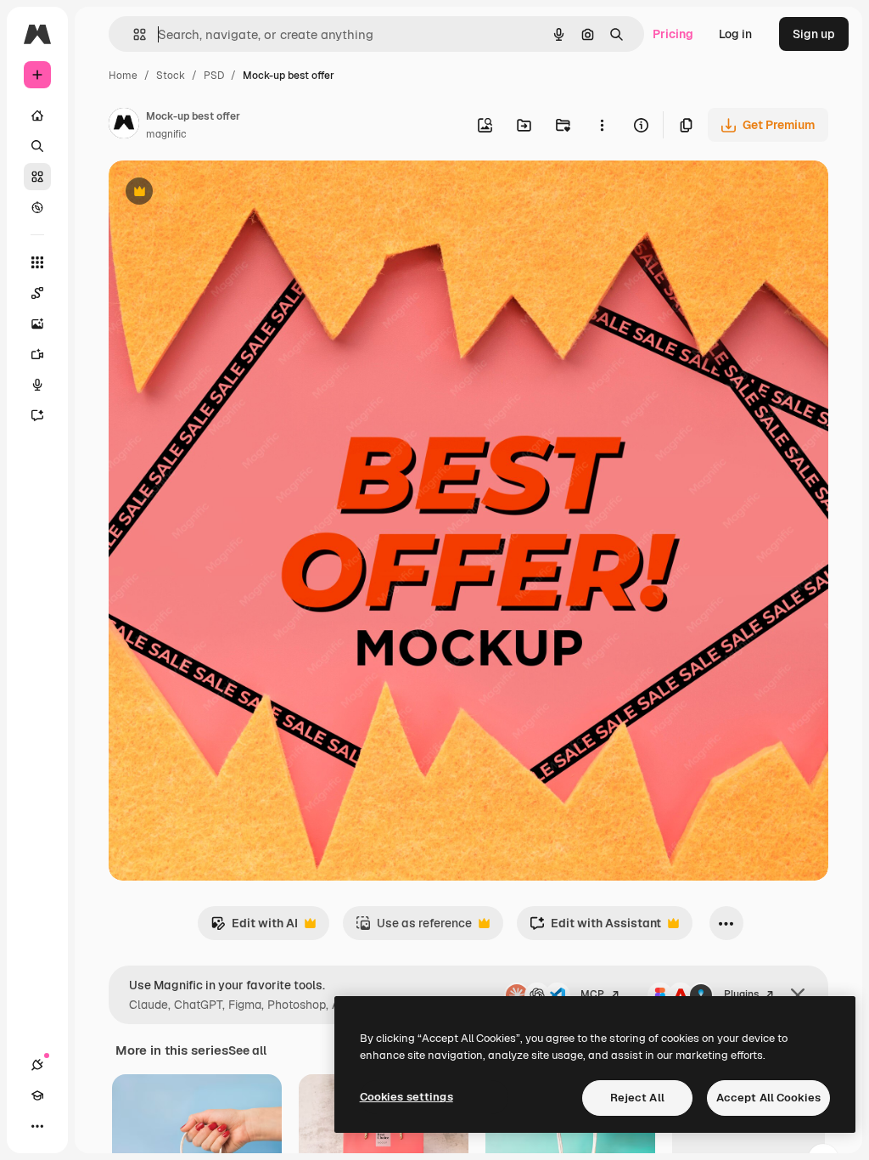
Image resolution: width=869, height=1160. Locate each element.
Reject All (637, 1097)
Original (217, 193)
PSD (214, 75)
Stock (170, 75)
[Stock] (37, 176)
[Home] (37, 115)
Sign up (814, 34)
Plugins (741, 994)
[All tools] (37, 262)
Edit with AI (254, 927)
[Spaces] (37, 293)
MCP (592, 994)
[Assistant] (37, 415)
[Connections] (37, 1064)
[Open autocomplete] (132, 34)
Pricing (673, 34)
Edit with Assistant (595, 927)
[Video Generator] (37, 354)
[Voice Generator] (37, 384)
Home (123, 75)
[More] (37, 1126)
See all (247, 1050)
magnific (166, 134)
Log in (735, 34)
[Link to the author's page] (124, 126)
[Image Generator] (37, 323)
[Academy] (37, 1095)
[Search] (37, 146)
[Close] (798, 995)
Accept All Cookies (768, 1097)
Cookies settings (406, 1097)
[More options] (602, 125)
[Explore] (37, 207)
